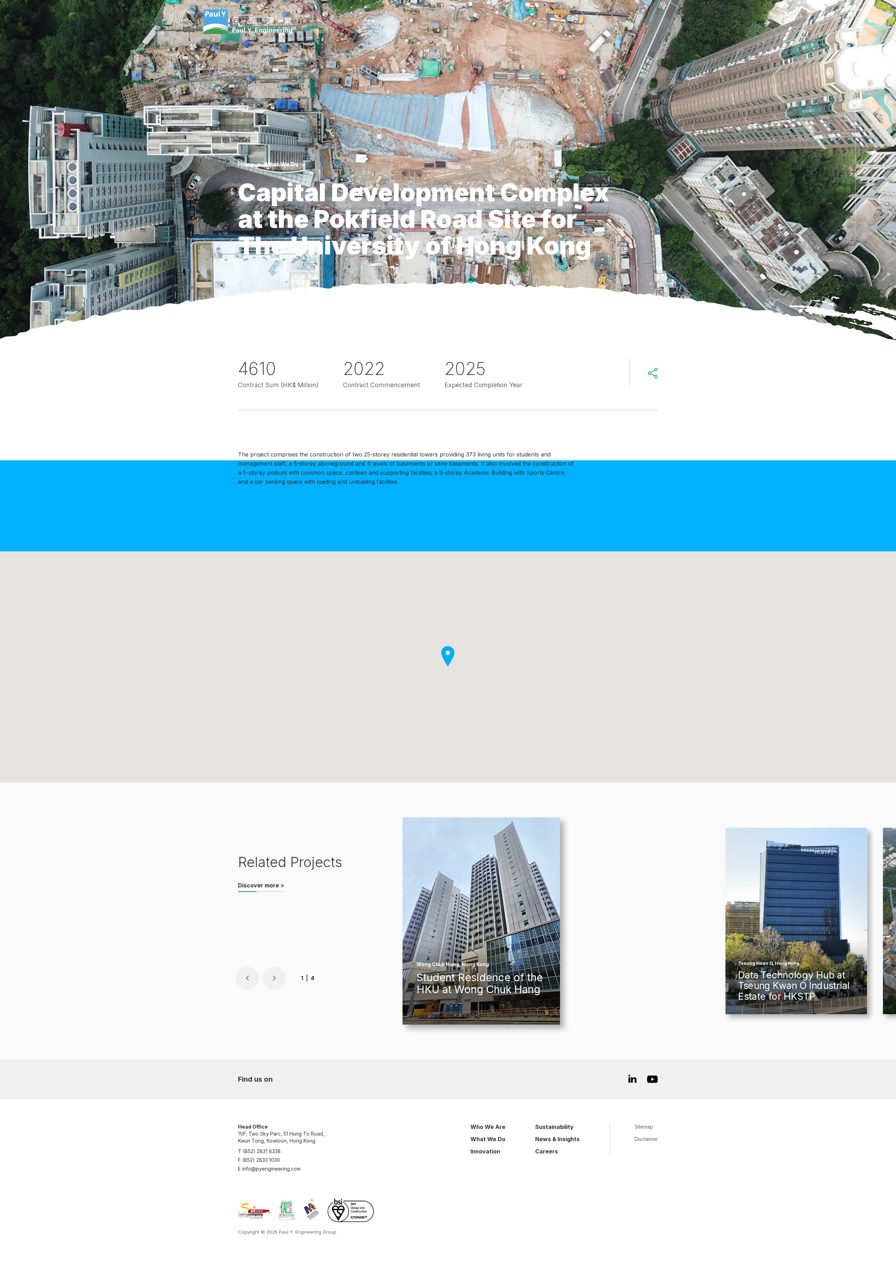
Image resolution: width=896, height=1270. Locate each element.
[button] (247, 978)
